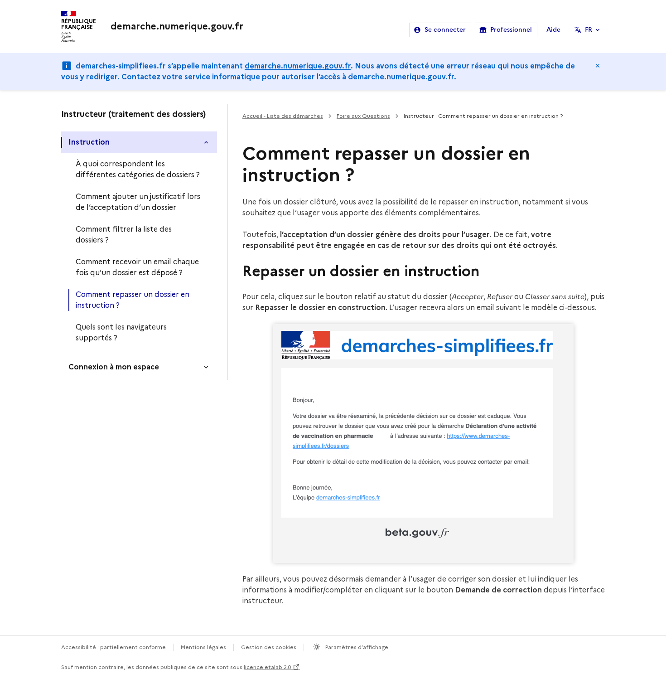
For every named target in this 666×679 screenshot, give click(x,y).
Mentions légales (203, 647)
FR (588, 29)
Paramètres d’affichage (356, 647)
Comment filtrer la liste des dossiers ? (124, 234)
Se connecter (445, 29)
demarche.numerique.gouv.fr (298, 66)
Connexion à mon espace (113, 367)
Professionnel (511, 29)
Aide (553, 29)
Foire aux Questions (363, 115)
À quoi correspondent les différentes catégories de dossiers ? (138, 169)
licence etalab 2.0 (267, 667)
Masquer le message (597, 65)
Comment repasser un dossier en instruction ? (132, 300)
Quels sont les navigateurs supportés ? (121, 332)
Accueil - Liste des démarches (282, 115)
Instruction (89, 142)
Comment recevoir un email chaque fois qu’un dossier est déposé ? (137, 267)
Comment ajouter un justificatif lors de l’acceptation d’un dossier (138, 202)
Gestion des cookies (268, 647)
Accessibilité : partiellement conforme (113, 647)
